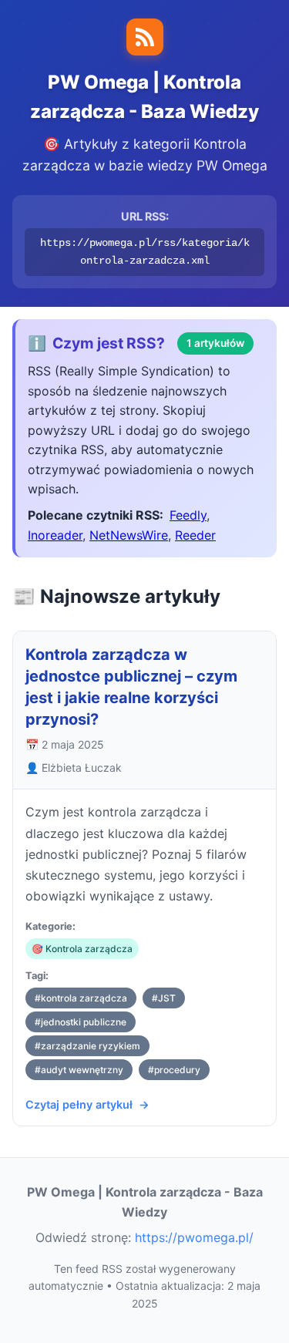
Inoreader (55, 535)
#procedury (174, 1069)
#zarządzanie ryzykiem (87, 1046)
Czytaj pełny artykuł (79, 1104)
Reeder (195, 535)
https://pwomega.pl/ (194, 1237)
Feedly (188, 515)
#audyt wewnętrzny (79, 1069)
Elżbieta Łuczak (82, 767)
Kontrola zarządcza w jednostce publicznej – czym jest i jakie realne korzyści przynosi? (131, 687)
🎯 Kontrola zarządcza (82, 948)
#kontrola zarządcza (81, 998)
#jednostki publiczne (80, 1022)
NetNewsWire (128, 535)
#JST (164, 998)
